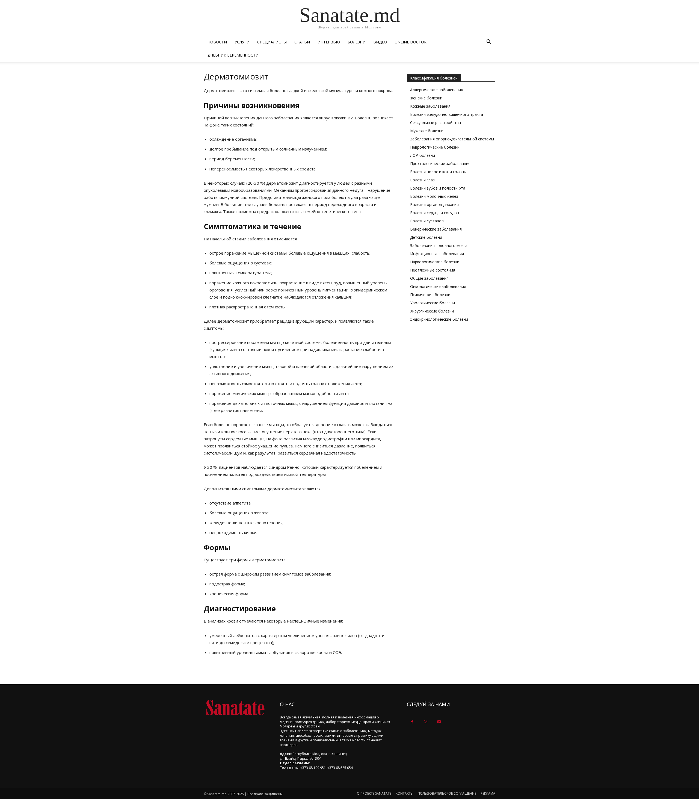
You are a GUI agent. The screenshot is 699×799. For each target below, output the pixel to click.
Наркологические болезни (434, 261)
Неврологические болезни (435, 147)
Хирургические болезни (432, 311)
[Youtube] (439, 722)
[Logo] (235, 707)
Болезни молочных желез (434, 196)
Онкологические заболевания (438, 286)
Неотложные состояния (432, 270)
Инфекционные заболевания (437, 253)
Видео (380, 42)
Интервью (329, 42)
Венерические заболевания (436, 229)
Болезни (357, 42)
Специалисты (272, 42)
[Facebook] (412, 722)
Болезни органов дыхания (434, 204)
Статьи (302, 42)
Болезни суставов (427, 220)
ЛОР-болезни (422, 155)
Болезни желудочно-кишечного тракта (446, 114)
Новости (217, 42)
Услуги (242, 42)
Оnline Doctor (410, 42)
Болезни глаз (422, 179)
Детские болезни (426, 237)
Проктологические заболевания (440, 163)
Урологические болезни (432, 302)
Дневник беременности (233, 55)
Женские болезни (426, 98)
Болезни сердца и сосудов (434, 212)
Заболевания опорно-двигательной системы (452, 138)
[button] (488, 42)
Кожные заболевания (430, 106)
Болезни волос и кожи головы (438, 171)
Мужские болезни (426, 130)
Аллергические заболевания (436, 89)
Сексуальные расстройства (435, 122)
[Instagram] (425, 722)
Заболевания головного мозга (438, 245)
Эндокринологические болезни (439, 319)
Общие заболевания (429, 278)
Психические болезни (430, 294)
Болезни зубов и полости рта (437, 188)
